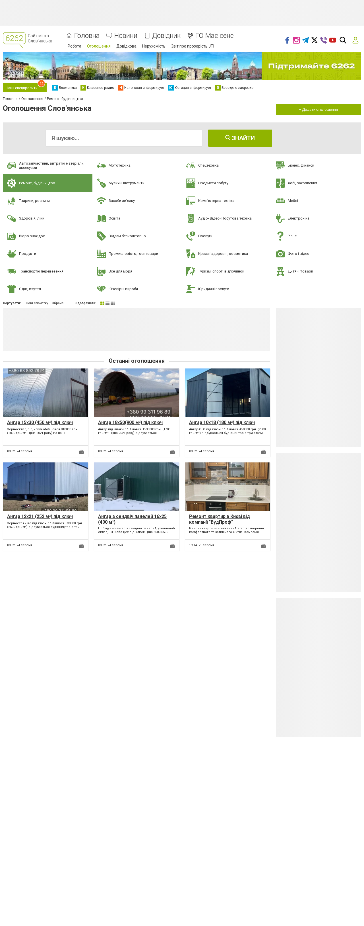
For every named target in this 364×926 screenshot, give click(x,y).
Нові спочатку (37, 303)
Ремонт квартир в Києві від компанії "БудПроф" (219, 519)
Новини (125, 36)
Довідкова (126, 46)
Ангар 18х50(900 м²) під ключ (130, 422)
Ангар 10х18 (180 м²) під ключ (222, 422)
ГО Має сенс (214, 36)
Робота (74, 46)
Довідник (166, 36)
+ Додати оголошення (318, 109)
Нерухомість (154, 46)
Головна (87, 36)
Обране (58, 303)
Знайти (242, 138)
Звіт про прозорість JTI (192, 46)
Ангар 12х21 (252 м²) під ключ (40, 516)
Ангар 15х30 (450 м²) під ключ (40, 422)
